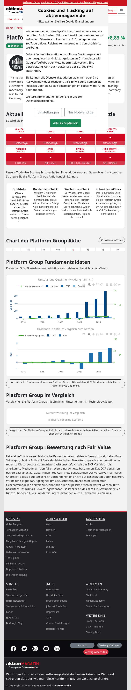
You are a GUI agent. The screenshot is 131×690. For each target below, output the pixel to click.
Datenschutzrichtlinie (39, 101)
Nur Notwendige (80, 112)
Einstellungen (48, 112)
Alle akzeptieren (65, 123)
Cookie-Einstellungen (62, 86)
